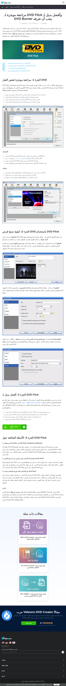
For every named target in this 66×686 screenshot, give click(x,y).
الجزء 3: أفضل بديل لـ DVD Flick (17, 68)
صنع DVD (44, 23)
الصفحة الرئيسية (14, 7)
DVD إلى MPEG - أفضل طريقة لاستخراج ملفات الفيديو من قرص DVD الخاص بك (33, 595)
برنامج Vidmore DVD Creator (31, 402)
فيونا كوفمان (24, 23)
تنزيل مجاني (28, 623)
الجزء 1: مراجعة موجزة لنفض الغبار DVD (19, 63)
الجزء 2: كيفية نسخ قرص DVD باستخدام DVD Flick (22, 65)
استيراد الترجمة (18, 158)
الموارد (6, 7)
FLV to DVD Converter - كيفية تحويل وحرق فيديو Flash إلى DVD (33, 566)
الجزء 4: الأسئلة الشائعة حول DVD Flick (18, 71)
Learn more (49, 684)
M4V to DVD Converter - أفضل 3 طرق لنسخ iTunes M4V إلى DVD (33, 538)
